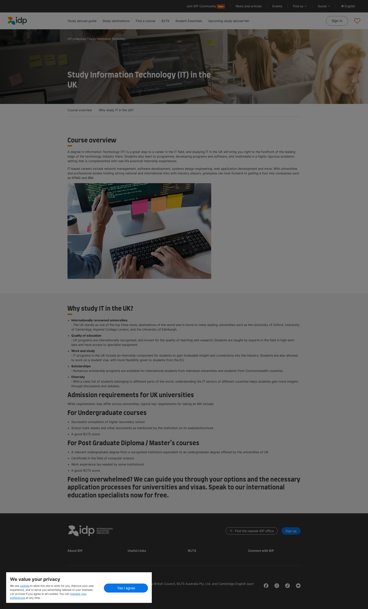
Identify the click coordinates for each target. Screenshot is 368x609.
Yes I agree (126, 588)
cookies (25, 585)
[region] (79, 587)
